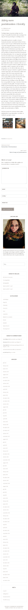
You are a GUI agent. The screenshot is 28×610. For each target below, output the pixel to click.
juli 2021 (4, 362)
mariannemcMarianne (7, 349)
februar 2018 (5, 424)
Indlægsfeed (5, 593)
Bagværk (5, 302)
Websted (5, 202)
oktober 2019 (6, 383)
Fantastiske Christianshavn (9, 146)
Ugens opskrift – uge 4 (8, 289)
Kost (4, 311)
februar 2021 (5, 365)
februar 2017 (5, 451)
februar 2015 (5, 501)
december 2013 (6, 518)
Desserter (5, 308)
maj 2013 (5, 524)
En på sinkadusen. (17, 349)
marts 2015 (5, 498)
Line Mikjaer (4, 2)
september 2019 (6, 386)
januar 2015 (5, 504)
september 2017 (6, 436)
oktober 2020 (6, 371)
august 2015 (5, 486)
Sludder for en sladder (7, 317)
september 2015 (6, 483)
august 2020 (5, 374)
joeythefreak (5, 30)
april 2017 (5, 445)
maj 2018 (5, 415)
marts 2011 (5, 559)
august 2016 (5, 462)
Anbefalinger (5, 299)
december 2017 (6, 427)
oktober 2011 (5, 554)
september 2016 (6, 460)
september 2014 (6, 512)
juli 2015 (4, 489)
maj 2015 (5, 495)
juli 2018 (4, 409)
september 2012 (6, 533)
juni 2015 (5, 492)
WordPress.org (6, 599)
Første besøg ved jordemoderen (18, 151)
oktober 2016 (6, 457)
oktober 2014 (6, 509)
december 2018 (6, 398)
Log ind (4, 590)
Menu (23, 2)
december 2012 (6, 530)
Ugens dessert (6, 325)
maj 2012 (5, 536)
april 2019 (5, 389)
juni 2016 (5, 465)
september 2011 (6, 557)
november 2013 (6, 521)
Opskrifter (5, 314)
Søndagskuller (6, 283)
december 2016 (6, 454)
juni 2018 (5, 412)
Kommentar (5, 169)
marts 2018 (5, 421)
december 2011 (6, 548)
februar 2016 (5, 471)
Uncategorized (9, 138)
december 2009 (6, 574)
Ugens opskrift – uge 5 (8, 286)
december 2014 (6, 507)
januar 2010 (5, 571)
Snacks (4, 320)
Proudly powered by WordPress (14, 606)
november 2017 (6, 430)
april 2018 (5, 418)
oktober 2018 (5, 404)
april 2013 (5, 527)
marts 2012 (5, 539)
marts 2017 (5, 448)
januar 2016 (5, 474)
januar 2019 (5, 395)
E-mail (4, 196)
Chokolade (5, 305)
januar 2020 (5, 377)
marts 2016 (5, 468)
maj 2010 (5, 568)
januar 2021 (5, 368)
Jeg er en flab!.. (13, 352)
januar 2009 (5, 577)
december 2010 (6, 562)
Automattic (19, 607)
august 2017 (5, 439)
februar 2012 (5, 542)
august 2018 (5, 407)
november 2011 (6, 551)
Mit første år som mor (8, 277)
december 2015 (6, 477)
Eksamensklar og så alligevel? (16, 339)
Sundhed (5, 323)
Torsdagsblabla (6, 280)
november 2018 (6, 401)
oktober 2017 (5, 433)
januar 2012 (5, 545)
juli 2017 (4, 442)
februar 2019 (5, 392)
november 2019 (6, 380)
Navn (4, 189)
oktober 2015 (5, 480)
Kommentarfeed (6, 596)
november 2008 (6, 580)
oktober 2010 (6, 565)
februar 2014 (5, 515)
